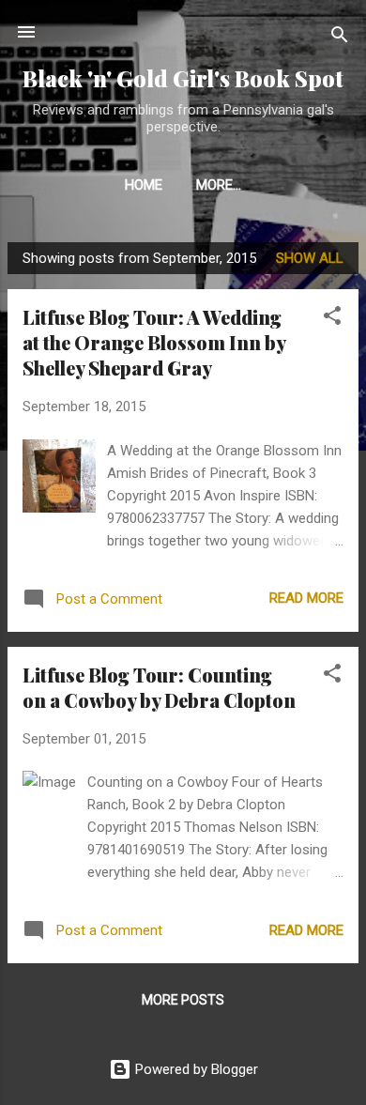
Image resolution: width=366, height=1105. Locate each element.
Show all (309, 258)
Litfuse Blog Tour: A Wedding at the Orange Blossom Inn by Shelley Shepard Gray (154, 342)
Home (143, 184)
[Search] (339, 38)
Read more (306, 598)
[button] (332, 318)
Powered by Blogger (194, 1069)
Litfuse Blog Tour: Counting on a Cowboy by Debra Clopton (159, 687)
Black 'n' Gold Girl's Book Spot (183, 78)
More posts (183, 999)
